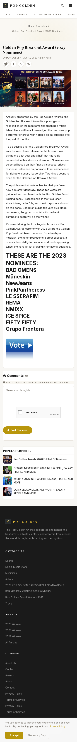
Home (31, 26)
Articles (42, 26)
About (8, 681)
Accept (14, 735)
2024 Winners (13, 630)
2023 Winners (13, 636)
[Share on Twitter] (6, 64)
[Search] (62, 5)
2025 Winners (13, 624)
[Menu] (70, 5)
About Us (10, 663)
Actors (9, 579)
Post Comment (19, 430)
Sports (22, 14)
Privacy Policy (13, 693)
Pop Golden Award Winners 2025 (24, 597)
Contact (10, 669)
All (8, 14)
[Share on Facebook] (13, 64)
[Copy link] (28, 64)
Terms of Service (15, 699)
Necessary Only (37, 735)
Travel (9, 603)
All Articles (11, 642)
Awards (9, 675)
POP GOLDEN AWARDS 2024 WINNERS (28, 591)
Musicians (11, 573)
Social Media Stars (47, 14)
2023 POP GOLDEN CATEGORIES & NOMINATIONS (34, 585)
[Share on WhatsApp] (21, 64)
